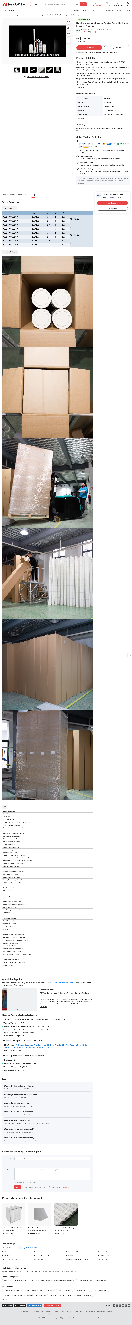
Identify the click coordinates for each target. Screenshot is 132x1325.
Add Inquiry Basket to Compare (38, 77)
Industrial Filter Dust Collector (36, 1295)
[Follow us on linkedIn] (129, 1305)
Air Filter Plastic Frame (105, 1252)
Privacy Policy (97, 1318)
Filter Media (69, 1255)
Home (4, 15)
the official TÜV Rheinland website (62, 983)
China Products (34, 1311)
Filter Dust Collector (82, 1290)
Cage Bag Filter (101, 1281)
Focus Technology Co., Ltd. (51, 1318)
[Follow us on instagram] (120, 1305)
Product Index (101, 1311)
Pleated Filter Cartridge (19, 1047)
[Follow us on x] (117, 1305)
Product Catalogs (31, 1248)
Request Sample (111, 52)
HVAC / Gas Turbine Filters (10, 1259)
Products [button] (35, 4)
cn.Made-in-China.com (85, 1314)
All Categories (9, 11)
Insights (109, 1311)
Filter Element (45, 1281)
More (4, 1299)
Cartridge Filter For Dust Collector (61, 1295)
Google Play (20, 1305)
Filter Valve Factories (47, 1290)
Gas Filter (47, 1047)
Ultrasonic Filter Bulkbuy (83, 1295)
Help (94, 11)
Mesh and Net (38, 1259)
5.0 (105, 197)
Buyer (85, 11)
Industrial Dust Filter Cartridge (13, 1295)
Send (17, 1187)
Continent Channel (90, 1311)
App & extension (106, 11)
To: (12, 1164)
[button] (77, 4)
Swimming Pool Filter (35, 1047)
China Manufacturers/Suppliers (49, 1311)
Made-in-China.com (57, 1314)
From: (11, 1159)
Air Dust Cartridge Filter (100, 1290)
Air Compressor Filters (73, 1252)
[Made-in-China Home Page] (13, 4)
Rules (128, 11)
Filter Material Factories (11, 1290)
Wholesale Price (78, 1311)
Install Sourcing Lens (53, 1305)
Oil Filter (85, 1045)
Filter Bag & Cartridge (60, 15)
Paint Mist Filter (103, 1259)
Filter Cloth (33, 1281)
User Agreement (77, 1318)
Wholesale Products (66, 1311)
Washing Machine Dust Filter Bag (64, 1281)
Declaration (87, 1318)
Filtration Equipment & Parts (43, 15)
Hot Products (24, 1311)
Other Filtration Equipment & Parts (15, 1281)
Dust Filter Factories (29, 1290)
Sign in (128, 5)
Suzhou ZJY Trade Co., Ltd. (89, 29)
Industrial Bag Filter (76, 15)
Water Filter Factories (64, 1290)
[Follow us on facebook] (114, 1305)
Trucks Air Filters (76, 1045)
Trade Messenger (34, 1305)
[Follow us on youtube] (123, 1305)
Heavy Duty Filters (104, 1255)
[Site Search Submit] (83, 4)
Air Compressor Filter (29, 1045)
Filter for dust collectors (41, 1255)
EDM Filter (5, 1255)
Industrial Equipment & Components (19, 15)
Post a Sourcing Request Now (59, 1187)
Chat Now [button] (118, 48)
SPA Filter (7, 1047)
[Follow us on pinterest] (126, 1305)
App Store (7, 1305)
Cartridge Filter (64, 1045)
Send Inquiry (89, 48)
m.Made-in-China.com (71, 1314)
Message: (10, 1170)
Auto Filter (37, 1252)
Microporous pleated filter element (77, 1259)
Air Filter (19, 1045)
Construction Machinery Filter (48, 1045)
